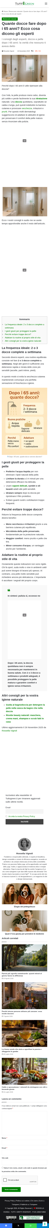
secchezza (27, 108)
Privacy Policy (10, 1201)
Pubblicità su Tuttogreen (28, 1204)
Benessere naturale (15, 11)
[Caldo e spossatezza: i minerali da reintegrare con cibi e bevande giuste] (24, 1071)
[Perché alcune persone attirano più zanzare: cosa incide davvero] (24, 995)
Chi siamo (34, 1201)
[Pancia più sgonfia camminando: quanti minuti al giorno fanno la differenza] (24, 957)
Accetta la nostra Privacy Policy (21, 816)
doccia (18, 102)
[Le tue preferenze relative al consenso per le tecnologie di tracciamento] (45, 1224)
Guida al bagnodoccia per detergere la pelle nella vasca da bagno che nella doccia (25, 708)
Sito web (5, 1158)
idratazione (41, 98)
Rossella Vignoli (9, 51)
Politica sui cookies (22, 1201)
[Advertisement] (24, 140)
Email (8, 807)
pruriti (4, 111)
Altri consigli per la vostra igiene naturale (23, 341)
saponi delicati (19, 486)
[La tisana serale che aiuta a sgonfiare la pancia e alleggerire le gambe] (24, 1033)
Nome (4, 1138)
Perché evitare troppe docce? (18, 334)
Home (5, 11)
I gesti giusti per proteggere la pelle (20, 331)
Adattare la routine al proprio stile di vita (22, 338)
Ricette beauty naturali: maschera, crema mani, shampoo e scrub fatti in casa (25, 718)
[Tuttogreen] (24, 4)
